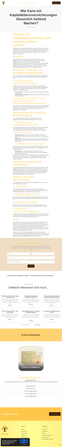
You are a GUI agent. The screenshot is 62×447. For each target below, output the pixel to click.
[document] (31, 223)
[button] (51, 208)
